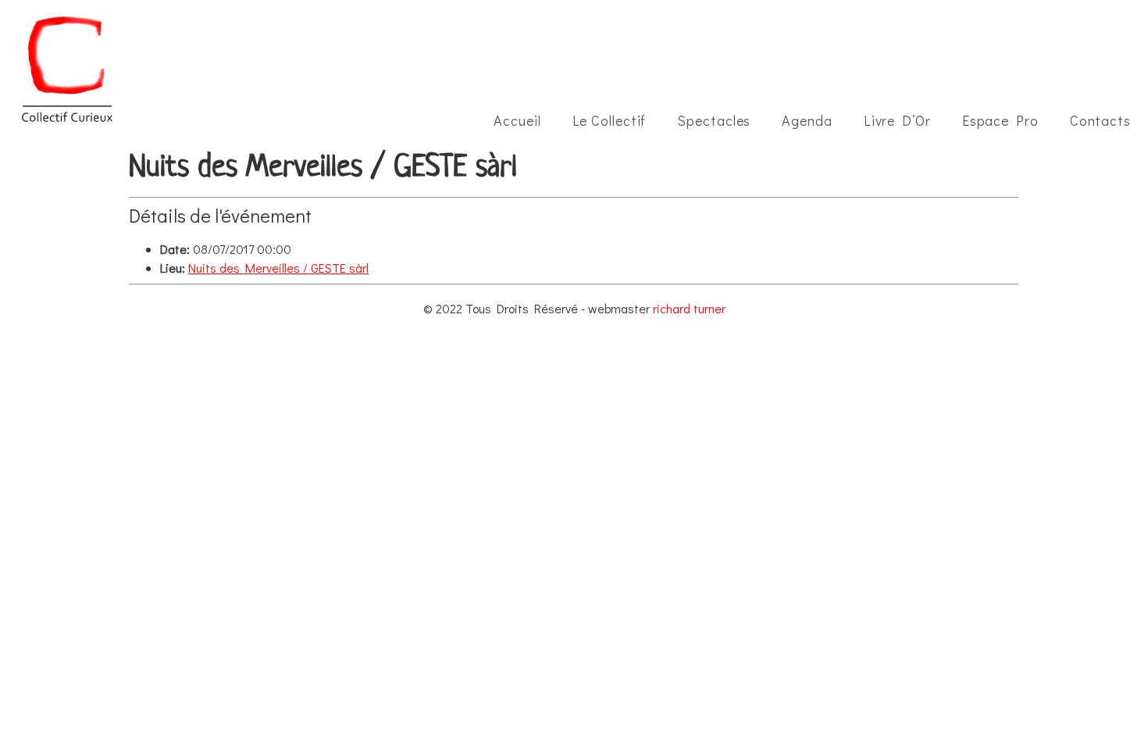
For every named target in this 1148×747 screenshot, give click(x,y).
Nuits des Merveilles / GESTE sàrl (278, 267)
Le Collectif (609, 120)
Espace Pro (1000, 120)
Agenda (807, 120)
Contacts (1100, 120)
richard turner (689, 308)
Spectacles (713, 120)
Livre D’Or (897, 120)
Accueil (517, 120)
